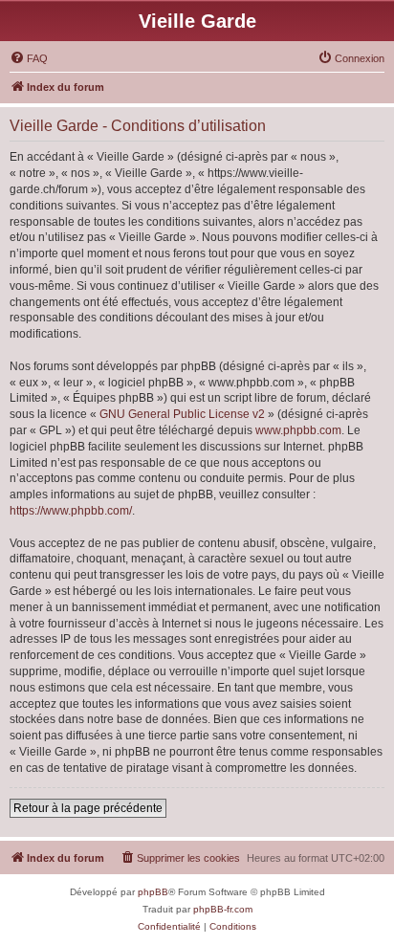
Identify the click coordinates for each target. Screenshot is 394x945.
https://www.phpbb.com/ (71, 510)
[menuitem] (29, 58)
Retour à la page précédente (88, 808)
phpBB (153, 892)
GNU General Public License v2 (182, 414)
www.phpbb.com (298, 430)
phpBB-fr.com (222, 909)
